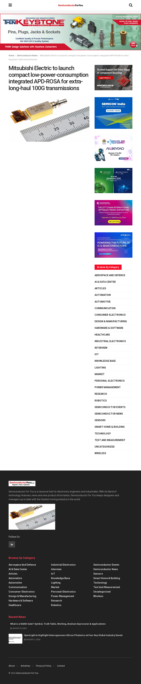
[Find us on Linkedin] (12, 544)
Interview (101, 347)
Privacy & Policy (43, 665)
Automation (103, 295)
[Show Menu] (10, 5)
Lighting (100, 367)
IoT (97, 354)
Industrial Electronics (110, 341)
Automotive (103, 301)
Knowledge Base (105, 361)
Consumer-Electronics (110, 314)
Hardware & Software (109, 328)
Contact (61, 665)
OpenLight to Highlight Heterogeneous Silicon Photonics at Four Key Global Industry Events (73, 635)
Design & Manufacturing (111, 321)
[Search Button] (130, 5)
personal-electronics (110, 380)
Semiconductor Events (110, 407)
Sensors (100, 420)
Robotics (101, 400)
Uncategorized (105, 446)
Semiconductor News (27, 55)
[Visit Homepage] (70, 5)
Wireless (100, 453)
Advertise (25, 665)
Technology (103, 433)
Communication (105, 308)
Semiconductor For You (27, 673)
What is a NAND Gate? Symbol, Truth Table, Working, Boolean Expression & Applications (58, 624)
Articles (100, 288)
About (12, 665)
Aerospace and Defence (110, 275)
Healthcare (102, 334)
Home (11, 55)
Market (100, 374)
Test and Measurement (110, 440)
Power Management (108, 387)
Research (101, 393)
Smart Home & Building (110, 426)
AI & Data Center (105, 281)
